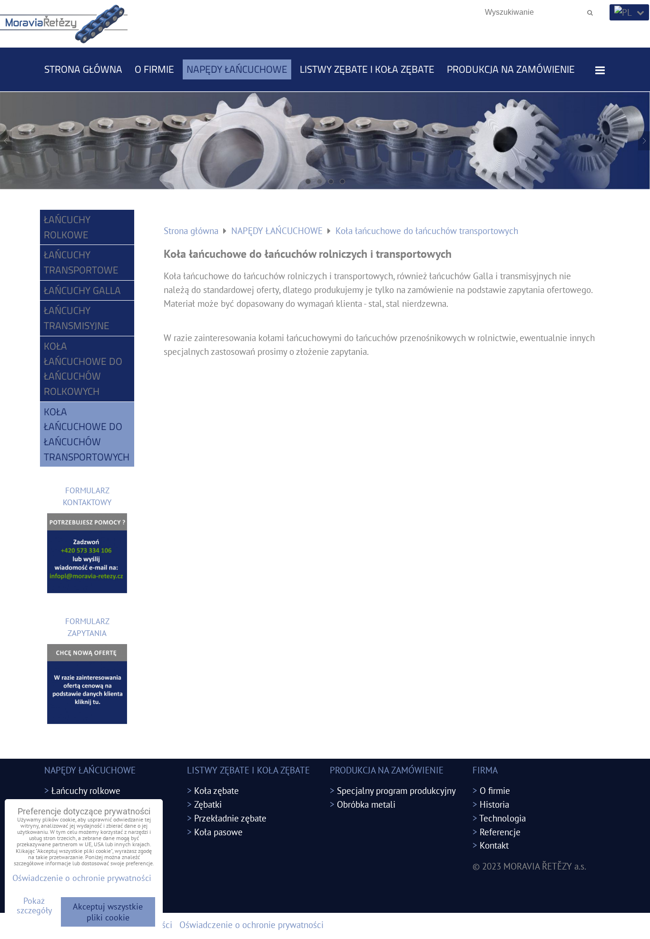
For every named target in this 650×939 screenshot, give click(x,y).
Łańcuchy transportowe (81, 262)
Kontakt (494, 845)
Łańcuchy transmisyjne (76, 318)
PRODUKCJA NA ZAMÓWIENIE (511, 69)
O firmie (154, 69)
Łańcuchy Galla (82, 290)
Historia (494, 804)
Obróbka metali (366, 804)
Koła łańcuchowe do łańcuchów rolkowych (83, 368)
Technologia (502, 818)
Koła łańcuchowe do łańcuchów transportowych (86, 434)
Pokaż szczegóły (34, 905)
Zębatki (208, 804)
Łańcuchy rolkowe (67, 227)
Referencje (500, 832)
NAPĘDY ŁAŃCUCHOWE (237, 69)
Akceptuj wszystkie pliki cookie (108, 912)
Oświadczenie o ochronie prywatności (251, 924)
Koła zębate (216, 790)
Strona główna (83, 69)
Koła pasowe (218, 832)
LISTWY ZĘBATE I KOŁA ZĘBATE (367, 69)
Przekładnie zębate (230, 818)
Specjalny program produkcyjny (396, 790)
